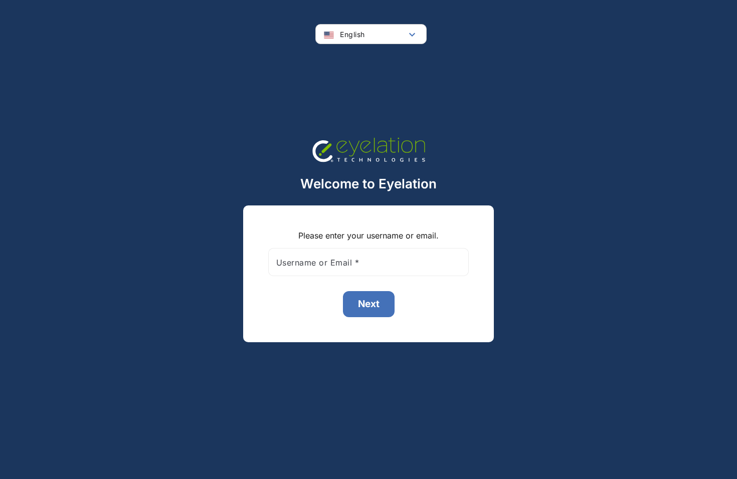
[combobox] (371, 35)
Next (369, 304)
